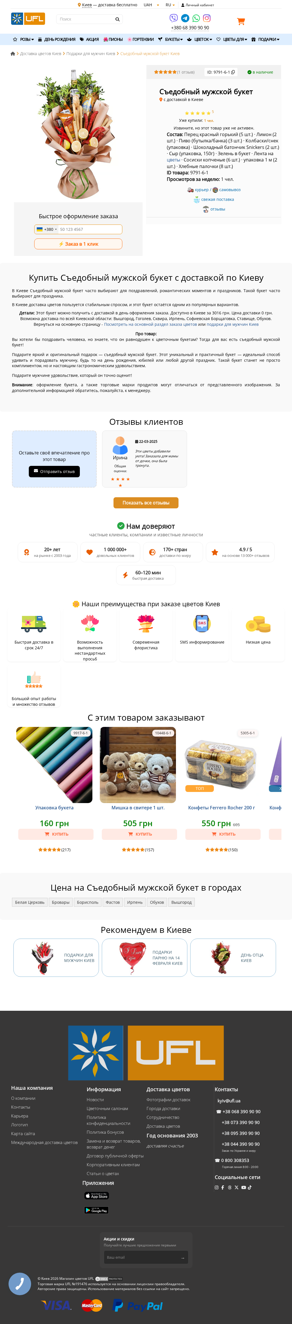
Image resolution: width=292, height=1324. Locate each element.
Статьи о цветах (103, 1173)
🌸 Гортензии (140, 39)
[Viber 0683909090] (174, 20)
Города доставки (163, 1108)
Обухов (157, 902)
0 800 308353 (235, 1160)
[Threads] (230, 1187)
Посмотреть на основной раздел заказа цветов (150, 324)
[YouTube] (244, 1187)
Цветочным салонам (107, 1108)
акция (92, 39)
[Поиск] (117, 19)
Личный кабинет (200, 5)
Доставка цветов (163, 1126)
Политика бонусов (105, 1132)
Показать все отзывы (146, 503)
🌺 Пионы (113, 39)
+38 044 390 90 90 (241, 1144)
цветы (173, 160)
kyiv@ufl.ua (229, 1100)
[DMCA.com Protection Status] (109, 1278)
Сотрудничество (163, 1117)
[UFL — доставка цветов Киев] (28, 18)
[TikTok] (250, 1187)
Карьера (19, 1116)
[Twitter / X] (237, 1187)
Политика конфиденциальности (108, 1120)
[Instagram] (206, 20)
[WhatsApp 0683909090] (196, 20)
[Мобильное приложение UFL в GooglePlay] (96, 1210)
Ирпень (135, 902)
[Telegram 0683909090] (185, 20)
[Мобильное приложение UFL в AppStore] (97, 1195)
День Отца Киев (252, 957)
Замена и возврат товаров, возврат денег (114, 1144)
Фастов (113, 902)
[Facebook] (223, 1187)
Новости (95, 1099)
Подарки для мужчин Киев (79, 957)
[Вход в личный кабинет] (182, 5)
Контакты (20, 1107)
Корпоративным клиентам (113, 1164)
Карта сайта (23, 1133)
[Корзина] (242, 22)
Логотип (19, 1124)
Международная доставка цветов (44, 1142)
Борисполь (87, 902)
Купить (59, 834)
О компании (23, 1098)
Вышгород (181, 902)
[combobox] (46, 229)
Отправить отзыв (57, 471)
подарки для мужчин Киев (233, 324)
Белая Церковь (29, 902)
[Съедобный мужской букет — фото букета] (78, 134)
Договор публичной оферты (115, 1156)
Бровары (61, 902)
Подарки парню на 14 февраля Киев (167, 957)
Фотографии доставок (168, 1099)
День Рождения (59, 39)
